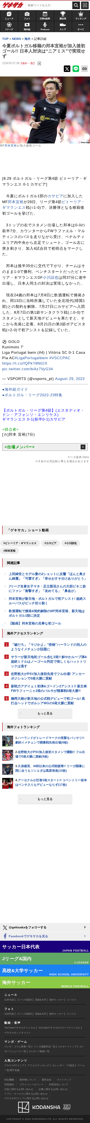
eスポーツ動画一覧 (39, 1051)
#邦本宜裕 (9, 550)
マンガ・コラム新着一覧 (17, 1046)
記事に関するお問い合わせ (53, 1089)
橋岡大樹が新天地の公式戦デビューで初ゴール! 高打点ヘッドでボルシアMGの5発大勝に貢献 (48, 701)
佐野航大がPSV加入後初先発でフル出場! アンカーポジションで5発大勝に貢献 (48, 676)
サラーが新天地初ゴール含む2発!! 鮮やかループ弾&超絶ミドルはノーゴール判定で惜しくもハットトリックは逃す (49, 661)
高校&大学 (40, 999)
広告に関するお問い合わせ (18, 1089)
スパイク (71, 999)
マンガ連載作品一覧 (44, 1046)
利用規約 (9, 1084)
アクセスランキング (38, 1065)
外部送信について (58, 1084)
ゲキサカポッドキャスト (17, 1032)
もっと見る (45, 713)
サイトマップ (64, 1079)
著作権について (27, 1079)
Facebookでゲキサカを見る (28, 936)
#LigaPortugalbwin (31, 358)
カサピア (55, 196)
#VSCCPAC (59, 358)
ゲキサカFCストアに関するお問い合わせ (26, 1098)
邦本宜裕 (11, 145)
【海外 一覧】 (27, 63)
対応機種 (9, 1079)
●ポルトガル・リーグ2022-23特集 (32, 395)
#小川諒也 (71, 543)
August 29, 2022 (70, 379)
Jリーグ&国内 (24, 999)
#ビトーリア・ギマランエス (19, 543)
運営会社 (46, 1079)
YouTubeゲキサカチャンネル (19, 1027)
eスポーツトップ (68, 1046)
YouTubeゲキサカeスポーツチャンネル (59, 1027)
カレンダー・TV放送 (63, 1065)
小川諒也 (51, 277)
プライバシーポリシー (31, 1084)
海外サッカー (56, 999)
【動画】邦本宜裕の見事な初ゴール (35, 623)
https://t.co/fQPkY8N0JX (24, 363)
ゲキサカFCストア (14, 1065)
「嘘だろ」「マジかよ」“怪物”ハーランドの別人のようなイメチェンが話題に (49, 647)
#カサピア (51, 543)
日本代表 (9, 999)
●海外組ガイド (15, 389)
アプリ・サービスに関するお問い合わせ (26, 1093)
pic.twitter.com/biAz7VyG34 (27, 369)
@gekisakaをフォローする (27, 927)
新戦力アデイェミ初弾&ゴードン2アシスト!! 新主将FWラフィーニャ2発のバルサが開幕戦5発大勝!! (49, 688)
